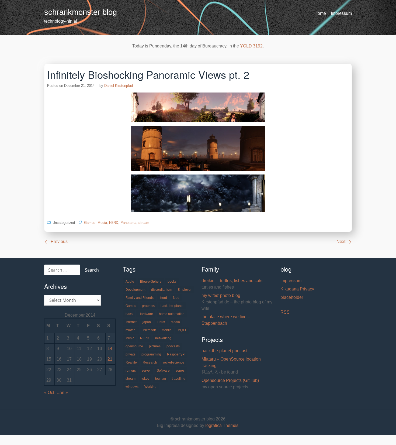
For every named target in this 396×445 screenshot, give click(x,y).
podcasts (173, 346)
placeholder (291, 297)
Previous (59, 241)
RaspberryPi (176, 354)
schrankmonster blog (80, 12)
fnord (163, 298)
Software (163, 370)
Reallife (131, 362)
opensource (134, 346)
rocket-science (173, 362)
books (172, 281)
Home (320, 13)
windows (132, 387)
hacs (129, 314)
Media (102, 223)
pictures (155, 346)
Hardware (145, 314)
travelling (178, 379)
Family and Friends (140, 298)
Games (89, 223)
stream (143, 223)
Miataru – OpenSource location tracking (231, 362)
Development (135, 290)
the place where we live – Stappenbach (226, 320)
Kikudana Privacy (297, 289)
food (176, 298)
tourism (160, 379)
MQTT (182, 330)
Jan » (62, 392)
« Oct (49, 392)
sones (180, 370)
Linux (161, 322)
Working (150, 387)
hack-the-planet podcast (224, 350)
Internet (131, 322)
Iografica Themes (221, 425)
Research (150, 362)
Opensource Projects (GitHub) (230, 380)
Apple (130, 281)
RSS (285, 312)
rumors (131, 370)
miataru (131, 330)
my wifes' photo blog (221, 295)
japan (147, 322)
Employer (185, 290)
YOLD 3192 (251, 46)
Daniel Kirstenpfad (118, 86)
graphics (148, 306)
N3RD (113, 223)
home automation (172, 314)
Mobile (167, 330)
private (131, 354)
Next (340, 241)
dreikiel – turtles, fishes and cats (232, 280)
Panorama (128, 223)
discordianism (161, 290)
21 (109, 359)
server (146, 370)
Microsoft (149, 330)
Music (130, 338)
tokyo (145, 379)
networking (163, 338)
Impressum (341, 13)
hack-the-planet (172, 306)
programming (151, 354)
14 (109, 348)
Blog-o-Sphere (151, 281)
